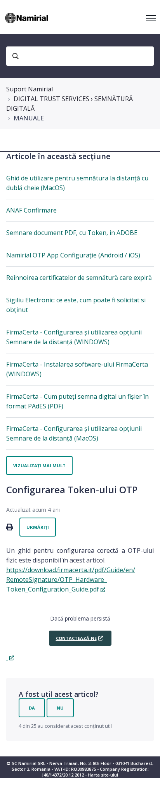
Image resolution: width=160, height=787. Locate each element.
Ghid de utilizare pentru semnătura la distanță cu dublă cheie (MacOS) (77, 183)
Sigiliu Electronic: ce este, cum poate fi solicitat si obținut (76, 305)
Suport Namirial (29, 89)
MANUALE (29, 118)
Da (32, 708)
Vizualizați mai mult (39, 465)
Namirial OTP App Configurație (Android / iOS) (73, 255)
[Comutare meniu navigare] (151, 18)
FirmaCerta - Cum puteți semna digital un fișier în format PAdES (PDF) (77, 401)
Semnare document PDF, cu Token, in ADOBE (71, 232)
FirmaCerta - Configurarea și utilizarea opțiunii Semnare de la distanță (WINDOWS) (74, 337)
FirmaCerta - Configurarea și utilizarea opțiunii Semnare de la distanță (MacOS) (74, 433)
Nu (60, 708)
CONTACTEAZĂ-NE (76, 638)
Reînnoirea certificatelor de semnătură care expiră (79, 277)
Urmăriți (37, 527)
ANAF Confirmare (31, 210)
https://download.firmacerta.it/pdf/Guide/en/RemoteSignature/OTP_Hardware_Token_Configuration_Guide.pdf (70, 579)
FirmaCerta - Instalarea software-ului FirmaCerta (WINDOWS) (77, 369)
